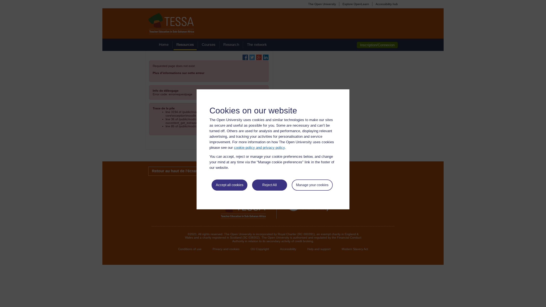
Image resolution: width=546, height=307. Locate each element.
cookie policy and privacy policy (259, 148)
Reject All (269, 185)
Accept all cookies (229, 185)
